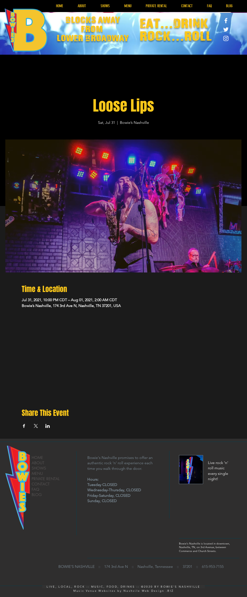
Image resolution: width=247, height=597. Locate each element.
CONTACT (41, 484)
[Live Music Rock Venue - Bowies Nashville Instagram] (225, 38)
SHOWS (39, 468)
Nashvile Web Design (144, 590)
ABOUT (38, 462)
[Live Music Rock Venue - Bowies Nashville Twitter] (225, 29)
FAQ (35, 489)
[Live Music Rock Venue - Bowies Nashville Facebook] (225, 20)
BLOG (37, 494)
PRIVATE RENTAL (46, 478)
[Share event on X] (36, 426)
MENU (37, 473)
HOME (37, 457)
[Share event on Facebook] (24, 426)
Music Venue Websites (94, 590)
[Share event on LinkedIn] (47, 426)
